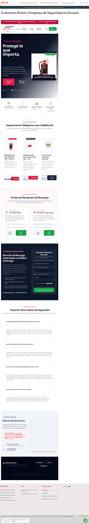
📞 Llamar (49, 462)
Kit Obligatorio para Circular (6, 497)
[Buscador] (80, 2)
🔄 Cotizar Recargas (22, 82)
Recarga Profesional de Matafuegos (49, 3)
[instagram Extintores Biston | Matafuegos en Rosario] (64, 486)
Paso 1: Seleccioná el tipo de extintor (43, 260)
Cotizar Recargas (32, 29)
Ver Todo (52, 177)
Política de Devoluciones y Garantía (28, 493)
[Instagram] (40, 511)
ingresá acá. (59, 516)
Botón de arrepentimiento (68, 516)
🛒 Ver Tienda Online (9, 82)
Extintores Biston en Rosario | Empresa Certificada (29, 491)
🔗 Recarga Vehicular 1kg (21, 292)
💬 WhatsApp (53, 29)
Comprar (16, 178)
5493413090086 (45, 490)
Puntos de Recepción (24, 29)
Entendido (14, 521)
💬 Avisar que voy (21, 233)
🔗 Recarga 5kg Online (8, 292)
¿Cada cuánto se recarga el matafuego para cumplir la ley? (29, 367)
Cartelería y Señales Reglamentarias (8, 500)
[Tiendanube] (83, 516)
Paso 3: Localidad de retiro (41, 274)
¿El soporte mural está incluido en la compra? (29, 389)
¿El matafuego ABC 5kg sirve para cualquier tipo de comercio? (29, 321)
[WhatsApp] (49, 511)
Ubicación (46, 29)
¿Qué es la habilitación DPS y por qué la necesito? (29, 344)
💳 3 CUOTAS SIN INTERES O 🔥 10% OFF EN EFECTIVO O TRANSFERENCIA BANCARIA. (44, 7)
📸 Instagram (39, 462)
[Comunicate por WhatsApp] (86, 521)
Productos (17, 29)
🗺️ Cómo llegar (10, 233)
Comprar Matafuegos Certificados (28, 3)
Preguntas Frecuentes (39, 29)
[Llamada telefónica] (44, 511)
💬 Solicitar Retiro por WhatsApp (44, 290)
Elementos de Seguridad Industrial (70, 3)
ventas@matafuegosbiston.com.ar (50, 496)
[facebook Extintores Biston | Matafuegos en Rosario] (67, 486)
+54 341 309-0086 (11, 450)
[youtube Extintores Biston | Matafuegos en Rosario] (69, 486)
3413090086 (44, 493)
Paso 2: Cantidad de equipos (41, 267)
